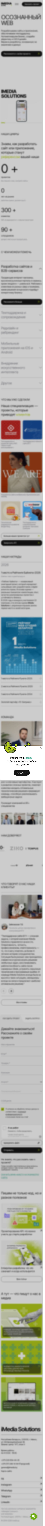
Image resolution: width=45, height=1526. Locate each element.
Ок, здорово (21, 772)
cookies (28, 757)
